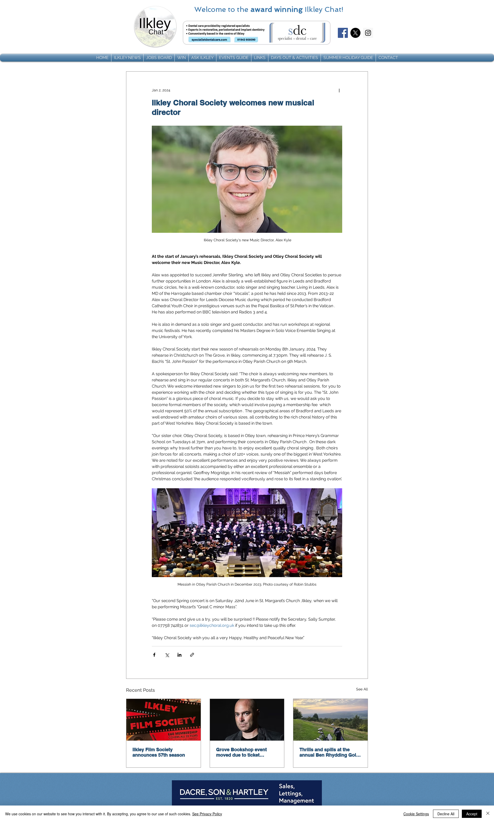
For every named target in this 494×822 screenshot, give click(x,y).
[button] (127, 58)
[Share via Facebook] (154, 654)
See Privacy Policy (207, 813)
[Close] (488, 814)
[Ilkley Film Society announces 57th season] (163, 720)
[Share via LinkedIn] (179, 654)
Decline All (445, 813)
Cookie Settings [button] (416, 813)
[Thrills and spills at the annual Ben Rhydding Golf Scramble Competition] (330, 720)
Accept (471, 813)
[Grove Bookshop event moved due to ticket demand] (247, 720)
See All (362, 689)
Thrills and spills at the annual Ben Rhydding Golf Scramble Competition (328, 752)
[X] (355, 33)
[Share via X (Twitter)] (166, 654)
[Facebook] (343, 33)
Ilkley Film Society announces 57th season (159, 752)
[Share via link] (192, 654)
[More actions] (339, 90)
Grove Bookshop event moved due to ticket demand (241, 752)
